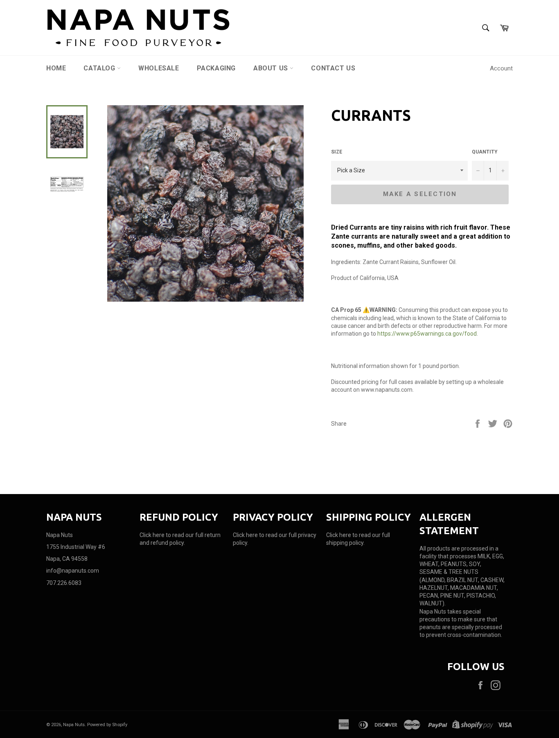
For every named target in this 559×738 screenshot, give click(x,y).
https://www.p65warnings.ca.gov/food (427, 333)
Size (336, 152)
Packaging (216, 68)
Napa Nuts (74, 724)
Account (501, 68)
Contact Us (333, 68)
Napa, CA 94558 (67, 558)
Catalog (100, 68)
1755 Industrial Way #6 (75, 547)
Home (56, 68)
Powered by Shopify (107, 724)
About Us (271, 68)
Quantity (485, 152)
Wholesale (158, 68)
